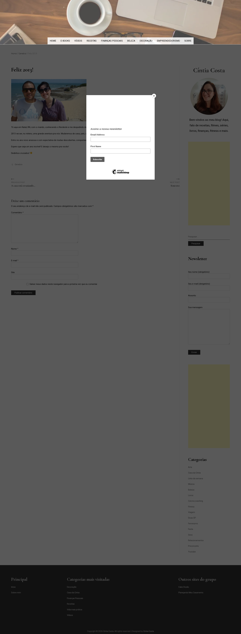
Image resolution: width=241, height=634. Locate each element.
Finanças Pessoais (112, 40)
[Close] (154, 96)
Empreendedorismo (168, 40)
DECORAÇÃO (146, 40)
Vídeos (78, 40)
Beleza (131, 40)
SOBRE (187, 40)
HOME (53, 40)
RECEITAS (92, 40)
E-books (65, 40)
